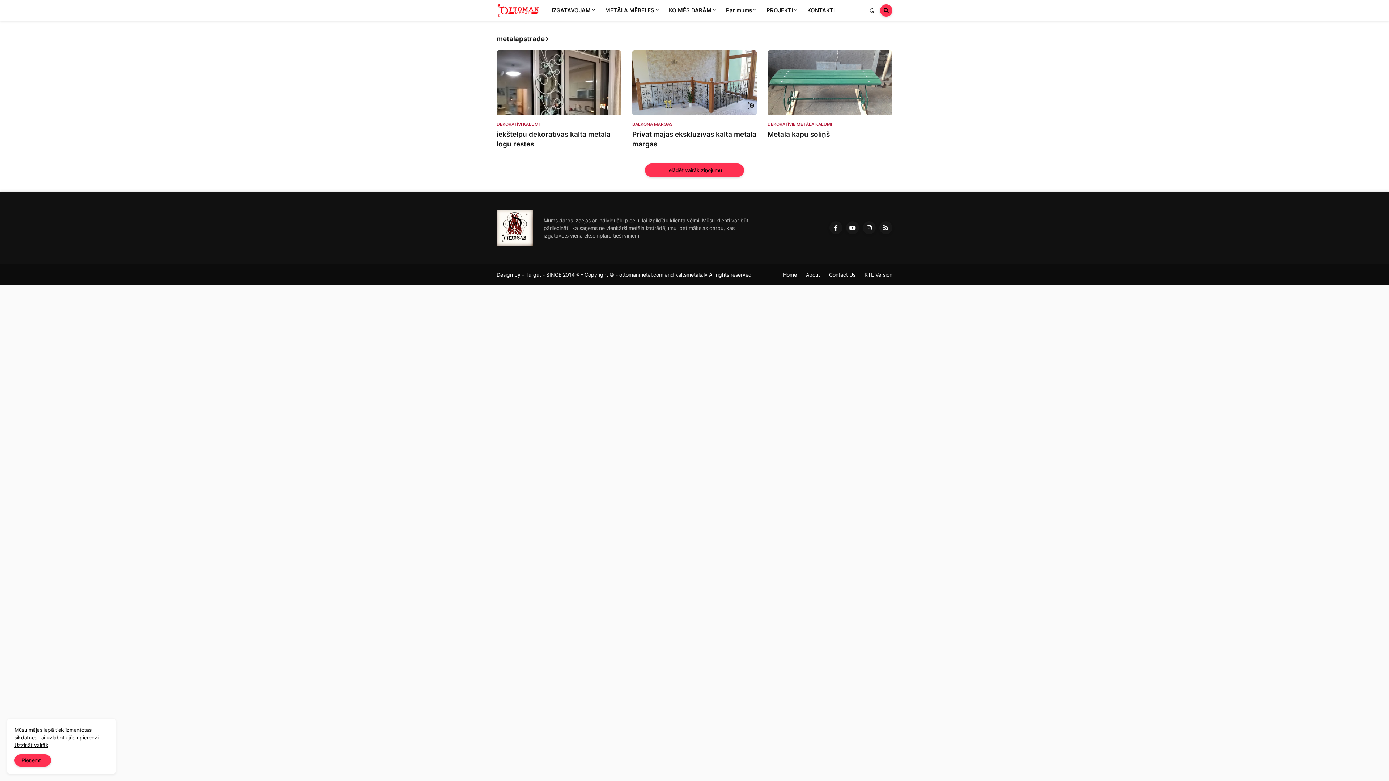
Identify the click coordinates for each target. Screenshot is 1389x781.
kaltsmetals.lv (691, 275)
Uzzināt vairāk (31, 745)
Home (790, 275)
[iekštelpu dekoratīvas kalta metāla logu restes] (559, 82)
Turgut (533, 275)
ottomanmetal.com (641, 275)
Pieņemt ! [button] (33, 760)
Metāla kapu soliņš (799, 134)
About (813, 275)
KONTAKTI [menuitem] (821, 10)
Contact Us (842, 275)
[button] (872, 10)
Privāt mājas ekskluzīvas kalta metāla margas (694, 139)
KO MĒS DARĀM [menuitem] (690, 10)
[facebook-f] (835, 227)
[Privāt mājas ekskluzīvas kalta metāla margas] (694, 82)
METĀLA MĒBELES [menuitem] (629, 10)
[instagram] (869, 227)
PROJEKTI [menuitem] (779, 10)
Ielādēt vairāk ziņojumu (694, 170)
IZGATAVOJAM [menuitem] (571, 10)
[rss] (885, 227)
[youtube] (852, 227)
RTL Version (878, 275)
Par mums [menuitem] (739, 10)
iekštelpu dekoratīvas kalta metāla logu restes (554, 139)
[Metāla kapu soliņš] (830, 82)
